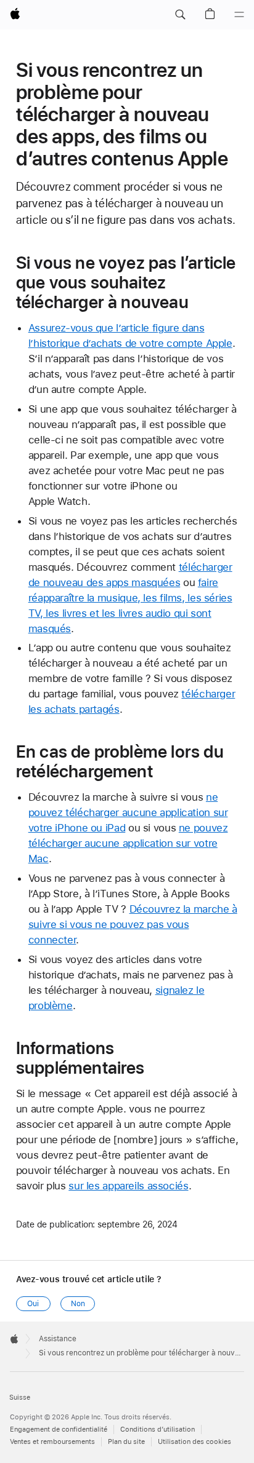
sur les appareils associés (128, 1186)
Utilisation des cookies (194, 1442)
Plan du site (126, 1442)
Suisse (19, 1398)
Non (78, 1303)
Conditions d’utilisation (157, 1429)
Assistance (57, 1338)
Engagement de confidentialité (58, 1429)
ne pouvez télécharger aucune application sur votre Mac (128, 843)
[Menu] (239, 15)
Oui (33, 1303)
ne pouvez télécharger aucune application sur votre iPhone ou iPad (128, 812)
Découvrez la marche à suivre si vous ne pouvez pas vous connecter (132, 924)
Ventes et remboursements (52, 1442)
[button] (180, 15)
